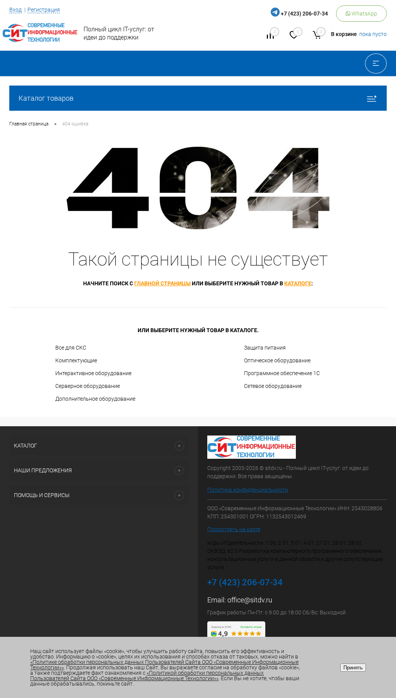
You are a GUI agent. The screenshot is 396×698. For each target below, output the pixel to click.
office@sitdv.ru (249, 600)
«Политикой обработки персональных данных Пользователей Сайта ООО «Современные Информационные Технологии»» (147, 675)
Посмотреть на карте (233, 529)
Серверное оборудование (87, 386)
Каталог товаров (46, 98)
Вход (15, 10)
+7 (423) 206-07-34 (304, 13)
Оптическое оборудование (277, 360)
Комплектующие (76, 360)
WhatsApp (363, 13)
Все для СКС (70, 348)
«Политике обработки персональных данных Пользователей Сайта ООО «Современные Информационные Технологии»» (164, 665)
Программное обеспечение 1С (282, 373)
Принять (353, 668)
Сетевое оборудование (273, 386)
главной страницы (162, 283)
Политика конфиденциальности (247, 490)
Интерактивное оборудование (93, 373)
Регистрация (43, 10)
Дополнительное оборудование (95, 399)
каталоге (297, 283)
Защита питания (265, 348)
